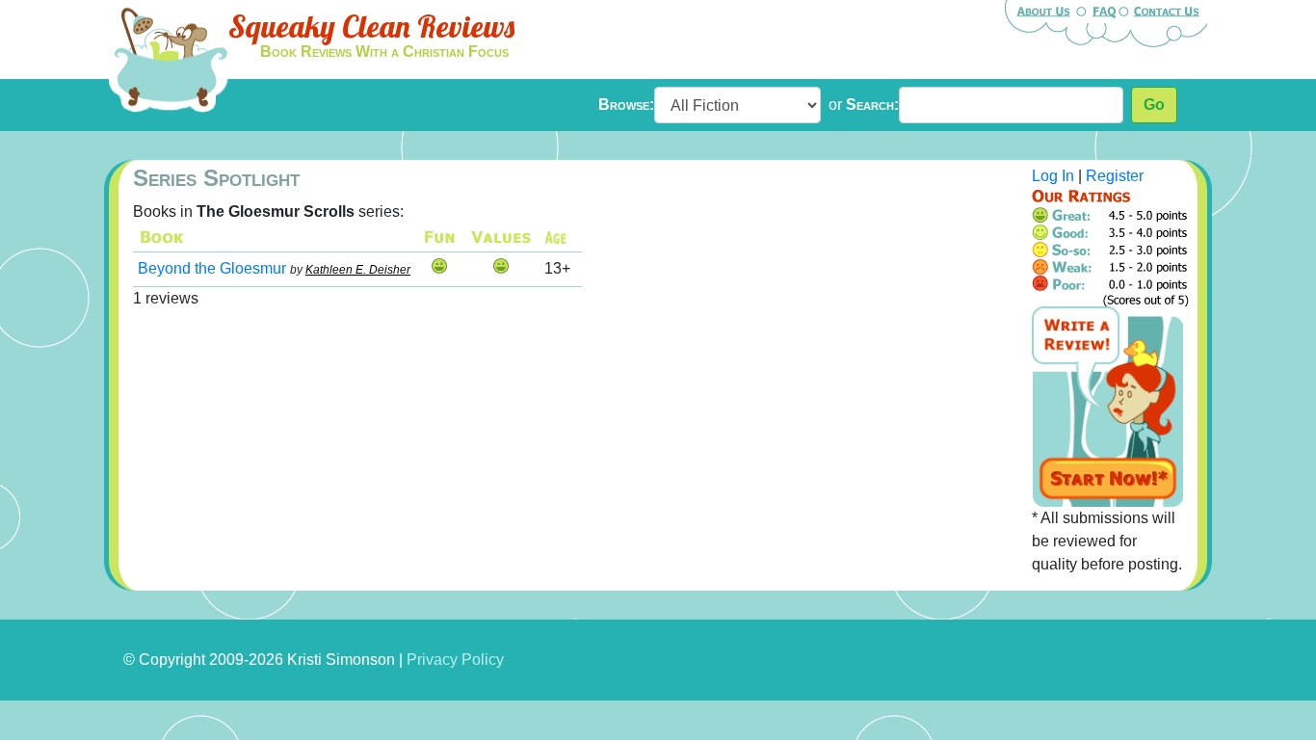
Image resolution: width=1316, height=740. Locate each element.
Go (1154, 104)
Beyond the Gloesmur (212, 268)
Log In (1053, 176)
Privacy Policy (455, 659)
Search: (872, 104)
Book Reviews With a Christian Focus (384, 51)
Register (1115, 176)
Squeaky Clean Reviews (371, 26)
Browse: (626, 104)
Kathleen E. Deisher (357, 270)
